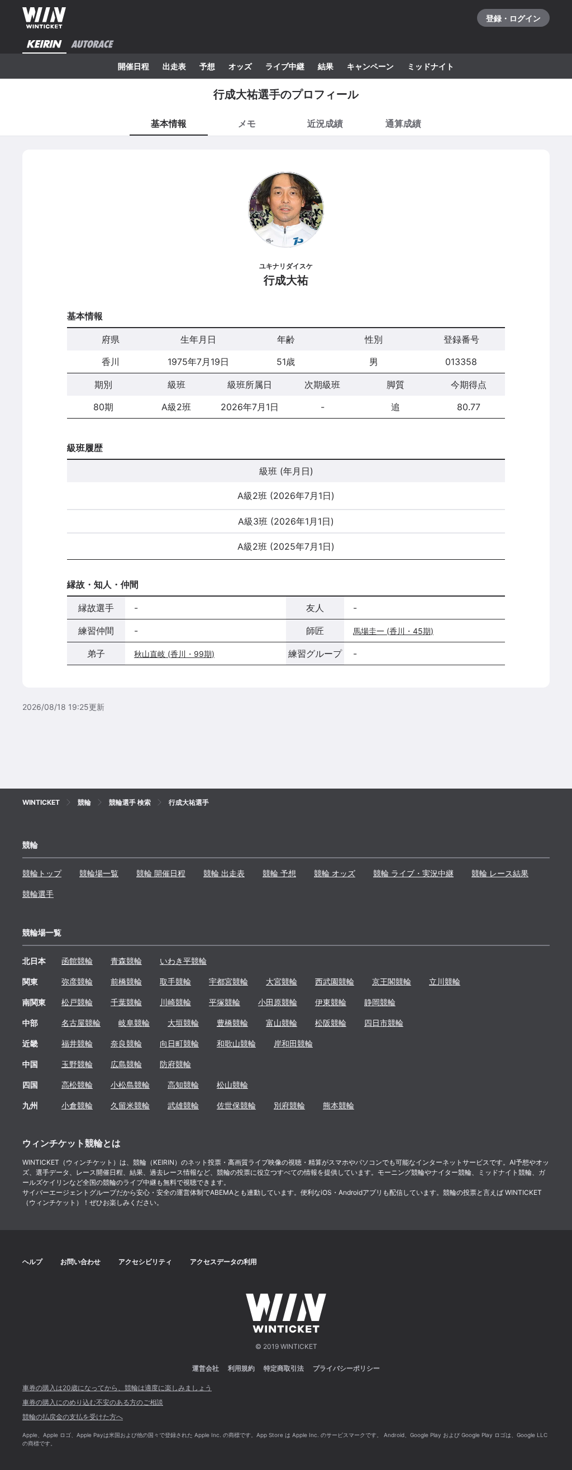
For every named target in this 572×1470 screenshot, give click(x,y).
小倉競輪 (77, 1105)
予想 (207, 66)
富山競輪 (281, 1022)
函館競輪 (77, 960)
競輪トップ (41, 873)
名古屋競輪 (81, 1022)
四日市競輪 (383, 1022)
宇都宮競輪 (228, 981)
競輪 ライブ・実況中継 (413, 873)
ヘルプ (32, 1261)
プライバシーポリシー (346, 1368)
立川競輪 (444, 981)
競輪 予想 (279, 873)
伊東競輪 (330, 1002)
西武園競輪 (334, 981)
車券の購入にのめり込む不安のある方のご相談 (92, 1402)
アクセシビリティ (145, 1261)
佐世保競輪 (236, 1105)
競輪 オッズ (334, 873)
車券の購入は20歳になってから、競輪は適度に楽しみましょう (117, 1387)
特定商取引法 (284, 1368)
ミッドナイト (430, 66)
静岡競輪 (379, 1002)
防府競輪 (175, 1064)
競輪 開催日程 (160, 873)
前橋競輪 (126, 981)
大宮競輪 (281, 981)
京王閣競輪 (391, 981)
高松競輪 (77, 1084)
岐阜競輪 (134, 1022)
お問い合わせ (80, 1261)
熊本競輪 (338, 1105)
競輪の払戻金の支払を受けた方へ (72, 1417)
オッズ (240, 66)
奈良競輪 (126, 1043)
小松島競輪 (130, 1084)
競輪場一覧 (98, 873)
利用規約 (241, 1368)
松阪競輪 (330, 1022)
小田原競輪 (277, 1002)
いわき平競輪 (183, 960)
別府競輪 (289, 1105)
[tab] (247, 123)
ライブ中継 (284, 66)
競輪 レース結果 (499, 873)
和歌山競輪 (236, 1043)
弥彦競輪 (77, 981)
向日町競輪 (179, 1043)
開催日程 (133, 66)
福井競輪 (77, 1043)
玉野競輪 (77, 1064)
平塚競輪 (224, 1002)
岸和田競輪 (293, 1043)
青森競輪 (126, 960)
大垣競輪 (183, 1022)
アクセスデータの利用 (223, 1261)
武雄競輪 (183, 1105)
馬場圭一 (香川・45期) (393, 631)
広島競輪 (126, 1064)
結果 (325, 66)
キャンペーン (370, 66)
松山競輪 (232, 1084)
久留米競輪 (130, 1105)
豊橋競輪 (232, 1022)
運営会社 (205, 1368)
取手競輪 (175, 981)
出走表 (174, 66)
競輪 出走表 (224, 873)
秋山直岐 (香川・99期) (174, 654)
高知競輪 (183, 1084)
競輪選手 (38, 894)
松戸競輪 (77, 1002)
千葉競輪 (126, 1002)
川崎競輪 (175, 1002)
